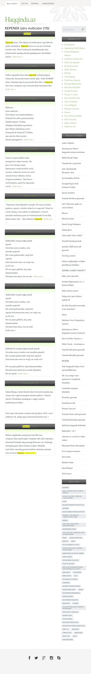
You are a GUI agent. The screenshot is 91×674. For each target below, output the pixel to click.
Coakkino (66, 582)
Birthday (75, 629)
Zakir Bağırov (68, 596)
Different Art (70, 127)
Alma (64, 315)
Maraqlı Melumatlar (72, 84)
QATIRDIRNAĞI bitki (69, 529)
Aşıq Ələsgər (67, 468)
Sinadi (81, 589)
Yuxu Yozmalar (70, 102)
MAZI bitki (66, 603)
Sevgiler (29, 426)
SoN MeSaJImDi (68, 639)
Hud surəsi (66, 474)
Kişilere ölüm (67, 462)
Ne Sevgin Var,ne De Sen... (30, 286)
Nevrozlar (66, 457)
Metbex (67, 73)
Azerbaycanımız (71, 66)
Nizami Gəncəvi (69, 409)
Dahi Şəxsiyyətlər (72, 62)
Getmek (75, 603)
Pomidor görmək (69, 397)
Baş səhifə (12, 4)
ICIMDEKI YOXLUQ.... (29, 99)
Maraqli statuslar (71, 109)
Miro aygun (67, 576)
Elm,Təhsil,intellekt (73, 116)
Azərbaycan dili (68, 403)
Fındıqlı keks (67, 615)
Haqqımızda (48, 3)
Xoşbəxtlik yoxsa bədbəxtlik (74, 626)
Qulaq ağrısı (67, 230)
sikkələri (66, 636)
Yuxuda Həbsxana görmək (73, 350)
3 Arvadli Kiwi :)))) (30, 383)
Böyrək (65, 541)
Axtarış (35, 3)
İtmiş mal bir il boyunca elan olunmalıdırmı (73, 533)
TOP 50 (24, 3)
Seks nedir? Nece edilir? (72, 235)
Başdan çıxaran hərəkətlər (73, 505)
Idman (67, 112)
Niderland (78, 633)
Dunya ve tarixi (71, 94)
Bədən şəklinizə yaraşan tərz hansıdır (72, 497)
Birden (65, 520)
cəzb (64, 501)
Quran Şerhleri (68, 193)
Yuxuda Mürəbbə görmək (73, 355)
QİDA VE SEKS (30, 196)
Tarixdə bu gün (70, 91)
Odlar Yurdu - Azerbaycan (73, 344)
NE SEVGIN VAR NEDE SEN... (30, 232)
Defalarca (66, 572)
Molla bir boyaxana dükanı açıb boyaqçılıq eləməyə (73, 568)
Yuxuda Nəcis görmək (71, 163)
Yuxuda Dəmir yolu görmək (74, 414)
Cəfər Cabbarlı (68, 143)
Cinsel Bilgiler (70, 105)
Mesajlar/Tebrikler (72, 87)
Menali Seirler (68, 219)
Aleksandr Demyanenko (71, 593)
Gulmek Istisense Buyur (71, 586)
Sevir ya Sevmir (30, 66)
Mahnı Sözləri (70, 123)
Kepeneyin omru (30, 149)
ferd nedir (77, 572)
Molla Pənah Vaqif (70, 158)
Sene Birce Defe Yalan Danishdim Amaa (70, 524)
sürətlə (66, 629)
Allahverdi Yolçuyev (70, 600)
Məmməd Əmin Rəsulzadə (73, 446)
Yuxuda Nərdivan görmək (73, 198)
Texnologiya (69, 77)
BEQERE (65, 361)
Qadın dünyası (70, 70)
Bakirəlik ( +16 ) (68, 431)
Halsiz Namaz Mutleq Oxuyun (73, 512)
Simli (73, 541)
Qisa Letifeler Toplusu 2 (72, 339)
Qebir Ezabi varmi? (70, 291)
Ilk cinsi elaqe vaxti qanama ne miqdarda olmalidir (71, 379)
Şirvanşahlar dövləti (71, 178)
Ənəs (75, 636)
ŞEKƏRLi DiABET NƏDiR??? (74, 270)
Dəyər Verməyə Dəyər (71, 544)
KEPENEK (65, 487)
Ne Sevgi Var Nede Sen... (30, 340)
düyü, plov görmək (70, 276)
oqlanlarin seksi (69, 589)
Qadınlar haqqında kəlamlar (74, 425)
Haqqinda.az (20, 19)
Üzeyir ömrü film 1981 (71, 560)
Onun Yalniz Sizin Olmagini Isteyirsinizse (72, 549)
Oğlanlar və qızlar (70, 579)
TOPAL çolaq (67, 557)
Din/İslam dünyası (72, 80)
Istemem (65, 508)
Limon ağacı (67, 633)
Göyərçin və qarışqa (70, 612)
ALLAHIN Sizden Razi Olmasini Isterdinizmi (73, 607)
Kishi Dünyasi (70, 119)
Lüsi (75, 576)
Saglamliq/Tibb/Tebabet (74, 48)
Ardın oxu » (18, 57)
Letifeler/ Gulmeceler (73, 59)
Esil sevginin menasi (71, 451)
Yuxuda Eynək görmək (71, 241)
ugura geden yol (76, 538)
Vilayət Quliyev (68, 563)
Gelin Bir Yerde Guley (70, 622)
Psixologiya (69, 45)
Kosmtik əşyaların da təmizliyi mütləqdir (70, 516)
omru (30, 34)
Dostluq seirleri (68, 256)
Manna (65, 213)
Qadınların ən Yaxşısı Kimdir (73, 553)
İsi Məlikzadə (67, 619)
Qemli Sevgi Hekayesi (71, 224)
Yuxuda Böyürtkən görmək (73, 420)
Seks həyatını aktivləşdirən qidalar (73, 492)
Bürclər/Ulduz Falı (72, 98)
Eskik (64, 538)
